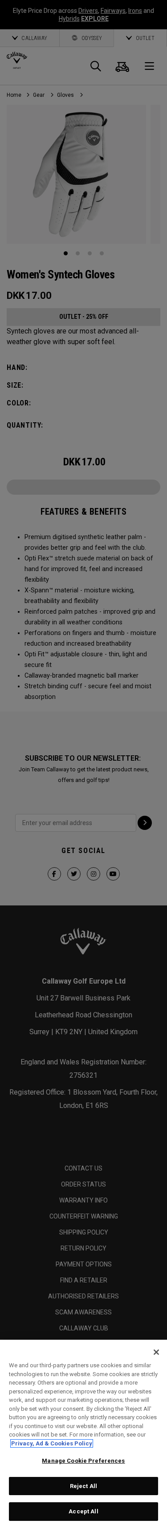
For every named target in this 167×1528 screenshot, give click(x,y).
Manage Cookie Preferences (83, 1460)
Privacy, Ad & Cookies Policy (51, 1443)
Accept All (83, 1511)
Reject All (83, 1486)
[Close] (156, 1352)
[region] (83, 1434)
